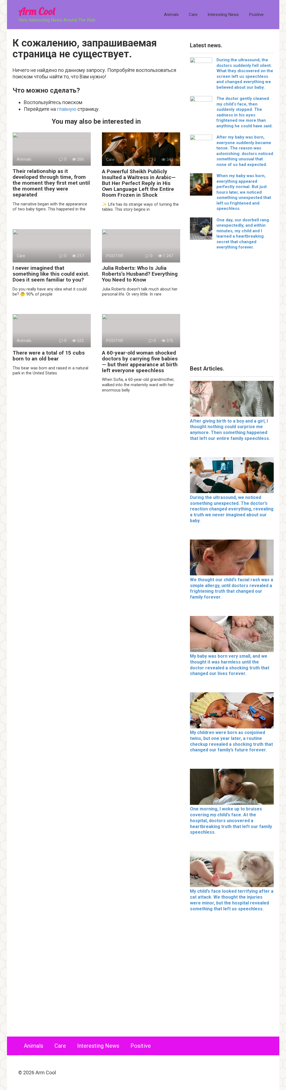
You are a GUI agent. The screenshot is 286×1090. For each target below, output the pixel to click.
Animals (171, 14)
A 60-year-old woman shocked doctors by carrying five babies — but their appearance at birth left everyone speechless (140, 362)
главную (66, 109)
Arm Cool (36, 11)
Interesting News (223, 14)
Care (193, 14)
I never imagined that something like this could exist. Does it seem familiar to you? (51, 274)
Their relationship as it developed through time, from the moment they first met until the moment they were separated (51, 183)
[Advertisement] (232, 310)
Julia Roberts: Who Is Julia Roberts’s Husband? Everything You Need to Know (140, 274)
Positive (256, 14)
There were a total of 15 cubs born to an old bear (49, 356)
